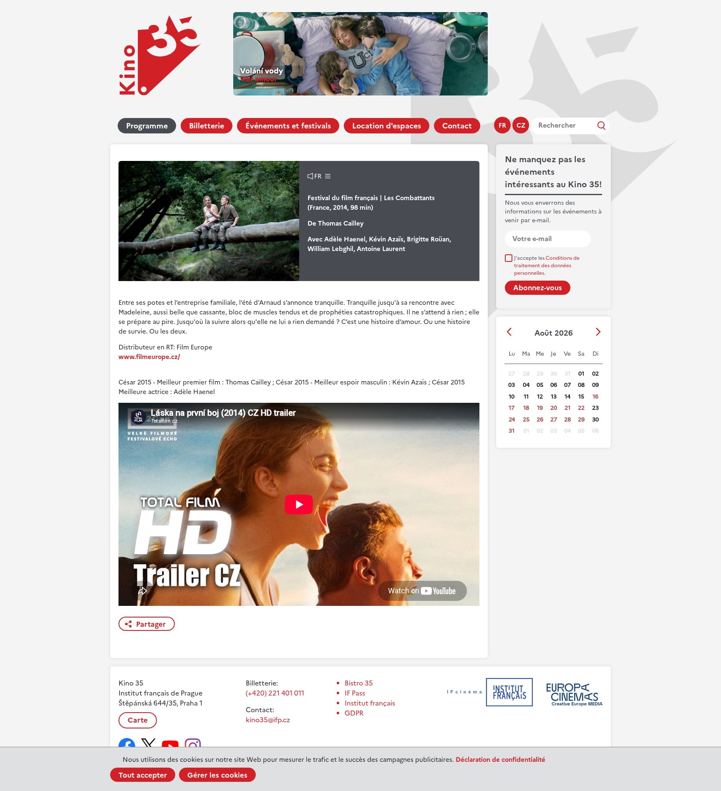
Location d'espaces (386, 125)
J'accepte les (547, 265)
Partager (151, 624)
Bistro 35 (359, 683)
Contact (457, 125)
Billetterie (206, 125)
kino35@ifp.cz (268, 720)
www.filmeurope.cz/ (149, 357)
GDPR (354, 713)
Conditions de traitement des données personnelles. (547, 265)
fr (502, 125)
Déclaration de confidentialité (500, 759)
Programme (147, 125)
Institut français (370, 703)
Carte (138, 720)
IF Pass (355, 693)
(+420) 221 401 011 (275, 693)
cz (521, 125)
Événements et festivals (288, 125)
